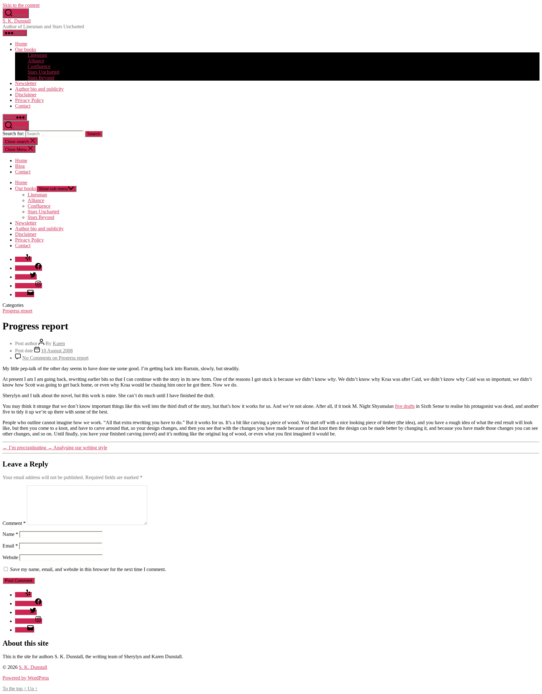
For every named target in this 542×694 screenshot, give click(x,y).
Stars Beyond (41, 77)
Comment (14, 523)
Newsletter (25, 83)
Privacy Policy (29, 100)
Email (10, 545)
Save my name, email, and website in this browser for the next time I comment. (88, 569)
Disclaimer (25, 94)
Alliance (36, 60)
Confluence (39, 66)
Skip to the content (21, 5)
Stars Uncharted (43, 72)
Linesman (37, 55)
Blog (20, 166)
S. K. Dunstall (17, 21)
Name (10, 534)
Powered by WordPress (26, 678)
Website (10, 557)
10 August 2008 (57, 350)
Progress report (17, 310)
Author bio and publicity (39, 89)
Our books (25, 49)
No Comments (55, 357)
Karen (59, 343)
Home (21, 43)
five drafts (405, 406)
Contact (22, 106)
